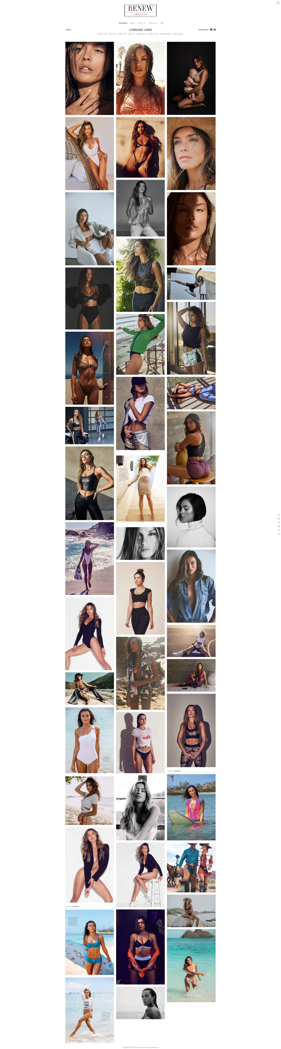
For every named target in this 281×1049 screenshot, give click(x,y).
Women (123, 23)
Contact (153, 23)
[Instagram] (162, 23)
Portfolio (203, 30)
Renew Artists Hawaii (140, 11)
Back (68, 30)
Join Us (141, 23)
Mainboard (155, 1047)
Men (132, 23)
